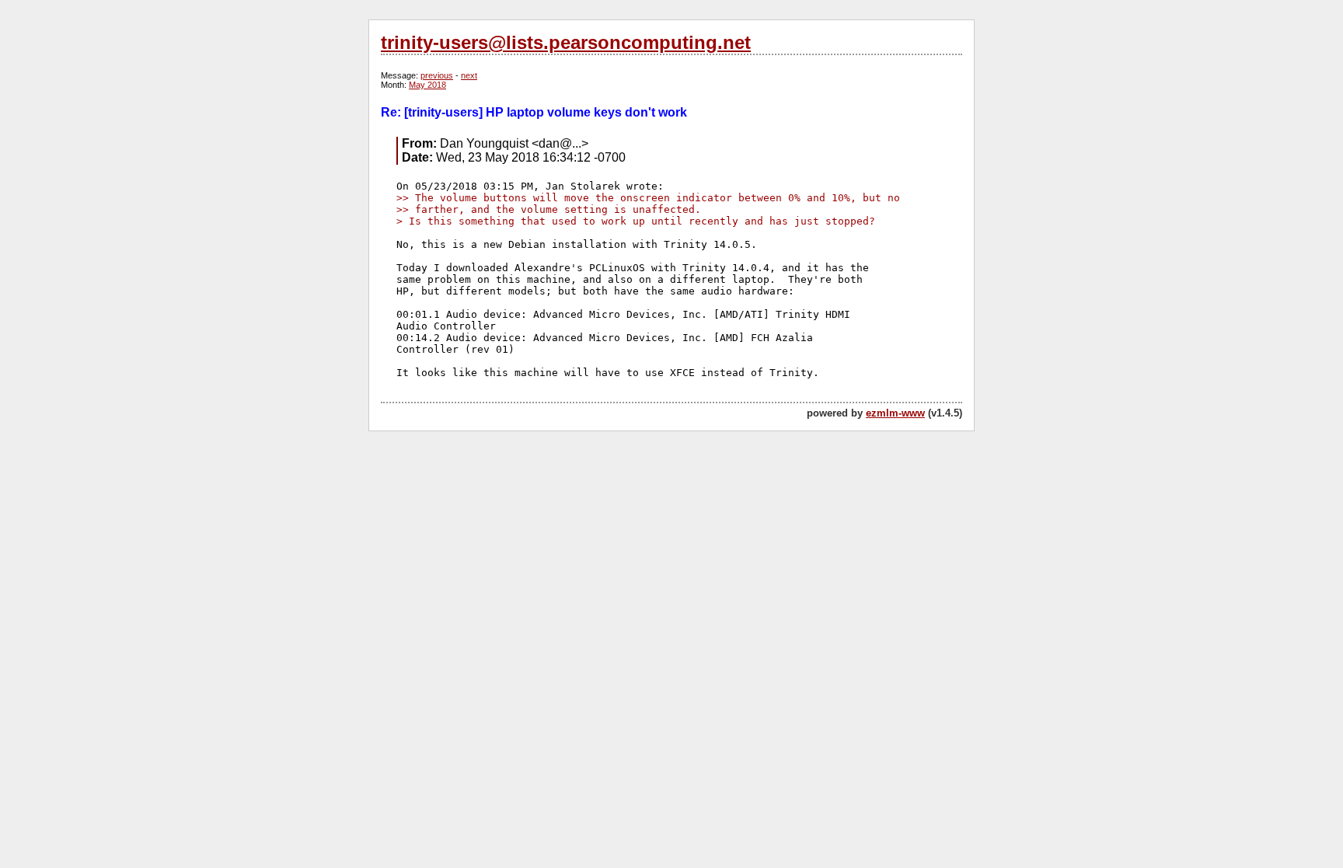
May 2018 (427, 84)
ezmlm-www (895, 413)
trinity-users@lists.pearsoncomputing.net (566, 42)
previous (436, 75)
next (469, 75)
